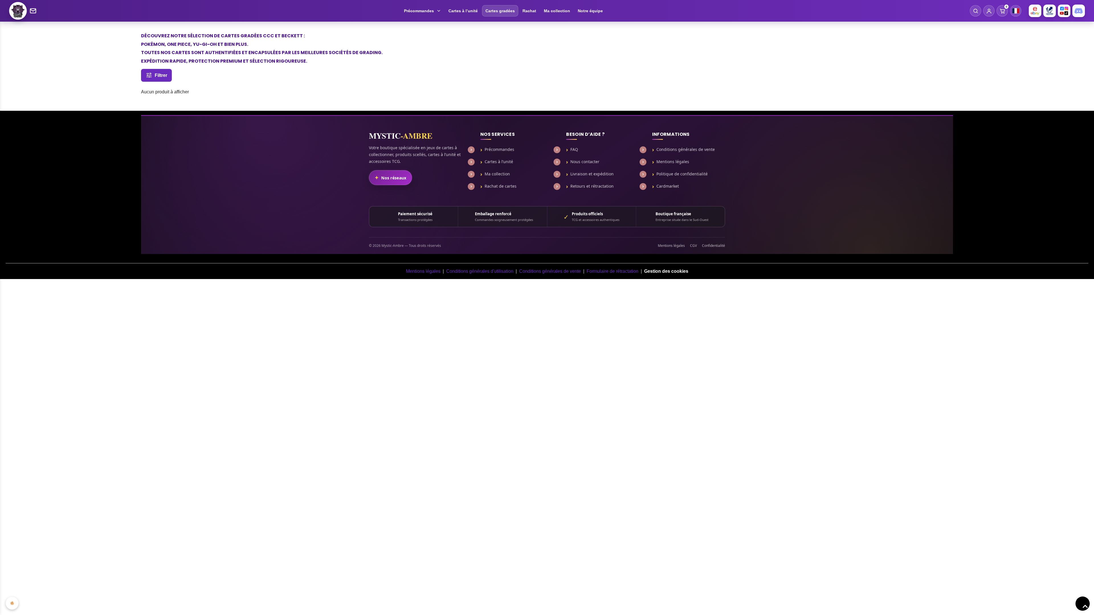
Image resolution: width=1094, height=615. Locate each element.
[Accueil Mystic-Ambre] (18, 11)
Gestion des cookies (666, 271)
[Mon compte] (989, 11)
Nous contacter (584, 161)
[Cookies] (12, 603)
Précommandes (419, 11)
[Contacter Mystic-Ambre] (33, 11)
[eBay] (1035, 11)
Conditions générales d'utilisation (479, 271)
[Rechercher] (975, 11)
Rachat (529, 11)
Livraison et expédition (592, 174)
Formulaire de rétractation (612, 271)
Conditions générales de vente (685, 149)
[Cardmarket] (1049, 11)
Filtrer (161, 75)
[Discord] (1078, 11)
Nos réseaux (393, 178)
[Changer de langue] (1015, 11)
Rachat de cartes (501, 186)
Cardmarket (667, 186)
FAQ (574, 149)
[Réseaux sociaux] (1064, 11)
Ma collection (557, 11)
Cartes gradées (500, 11)
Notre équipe (590, 11)
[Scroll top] (1082, 603)
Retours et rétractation (592, 186)
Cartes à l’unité (463, 11)
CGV (693, 245)
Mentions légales (672, 161)
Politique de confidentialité (682, 174)
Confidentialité (713, 245)
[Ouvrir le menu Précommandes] (439, 11)
